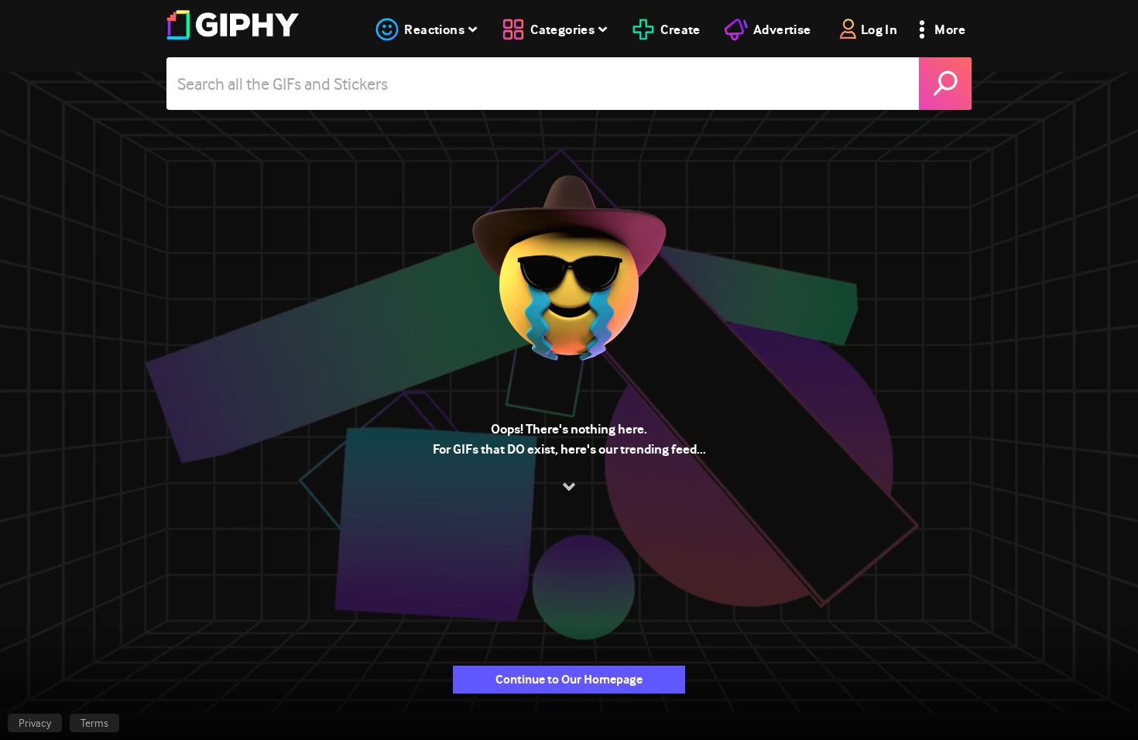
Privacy (35, 723)
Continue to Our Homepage (569, 679)
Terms (94, 723)
